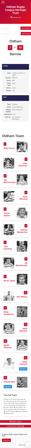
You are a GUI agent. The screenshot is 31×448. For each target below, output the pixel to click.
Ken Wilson (22, 297)
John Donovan (23, 164)
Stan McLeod (23, 197)
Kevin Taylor (9, 280)
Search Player (25, 28)
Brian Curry (9, 148)
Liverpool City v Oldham (14, 426)
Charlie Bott (9, 382)
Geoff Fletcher (8, 346)
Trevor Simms (7, 214)
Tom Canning (8, 247)
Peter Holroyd (23, 363)
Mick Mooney (23, 329)
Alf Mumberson (21, 264)
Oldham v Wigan (16, 421)
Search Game (26, 33)
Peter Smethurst (9, 313)
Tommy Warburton (22, 231)
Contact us (6, 440)
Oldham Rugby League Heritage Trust (15, 10)
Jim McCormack (9, 181)
